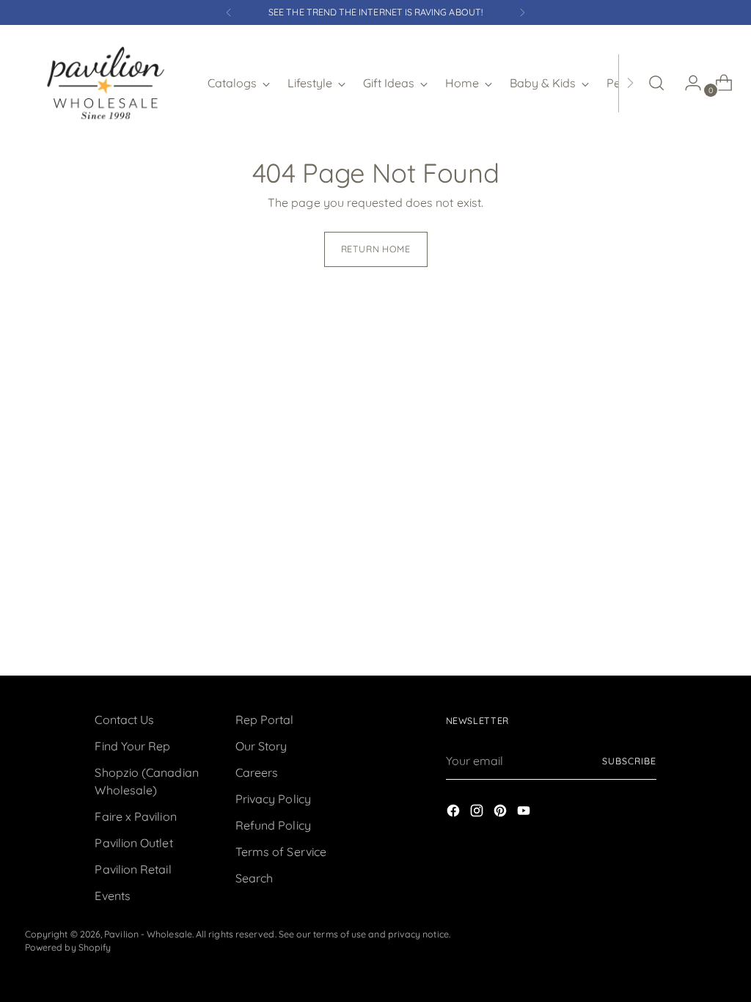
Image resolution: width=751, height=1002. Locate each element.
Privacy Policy (273, 798)
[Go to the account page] (687, 83)
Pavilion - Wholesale (148, 934)
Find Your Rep (132, 746)
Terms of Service (280, 851)
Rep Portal (264, 719)
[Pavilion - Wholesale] (105, 83)
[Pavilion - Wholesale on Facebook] (455, 812)
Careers (257, 772)
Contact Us (124, 719)
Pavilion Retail (133, 869)
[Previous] (229, 12)
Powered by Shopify (68, 947)
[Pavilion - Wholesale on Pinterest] (501, 812)
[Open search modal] (656, 83)
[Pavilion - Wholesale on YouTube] (525, 812)
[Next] (522, 12)
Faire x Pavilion (135, 816)
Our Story (261, 746)
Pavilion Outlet (133, 842)
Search (254, 878)
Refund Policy (273, 825)
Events (112, 895)
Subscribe (629, 761)
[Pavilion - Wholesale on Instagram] (478, 812)
